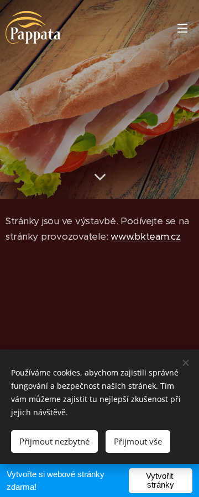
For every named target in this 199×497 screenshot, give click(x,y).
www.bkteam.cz (146, 236)
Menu (182, 28)
